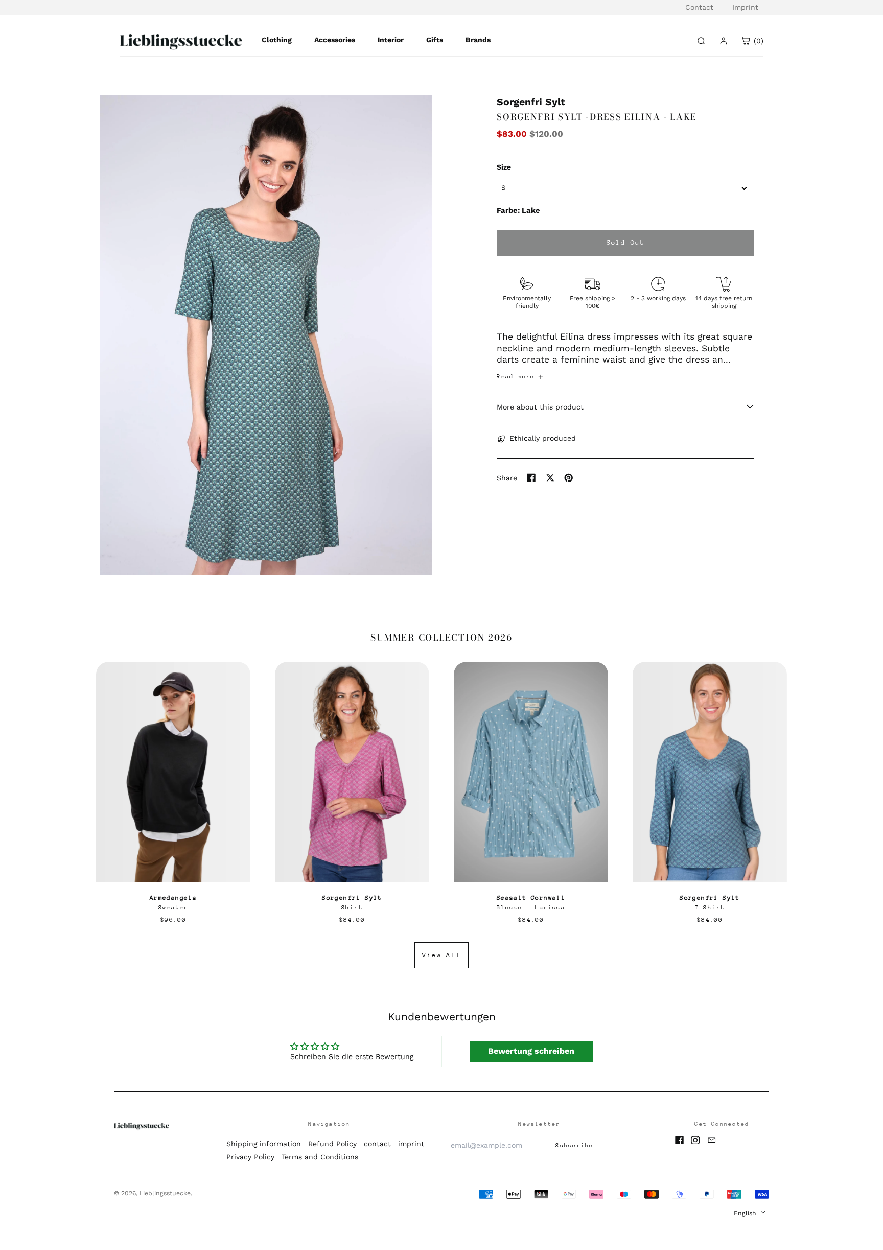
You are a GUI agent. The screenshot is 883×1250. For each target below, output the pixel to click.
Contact (699, 7)
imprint (411, 1144)
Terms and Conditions (320, 1156)
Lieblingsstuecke (165, 1193)
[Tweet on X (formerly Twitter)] (550, 478)
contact (377, 1144)
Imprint (745, 7)
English (746, 1213)
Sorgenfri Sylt (531, 102)
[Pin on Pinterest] (568, 478)
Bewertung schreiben (531, 1051)
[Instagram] (695, 1140)
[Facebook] (679, 1140)
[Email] (711, 1140)
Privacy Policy (250, 1156)
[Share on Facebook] (531, 478)
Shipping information (263, 1144)
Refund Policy (332, 1144)
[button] (266, 335)
